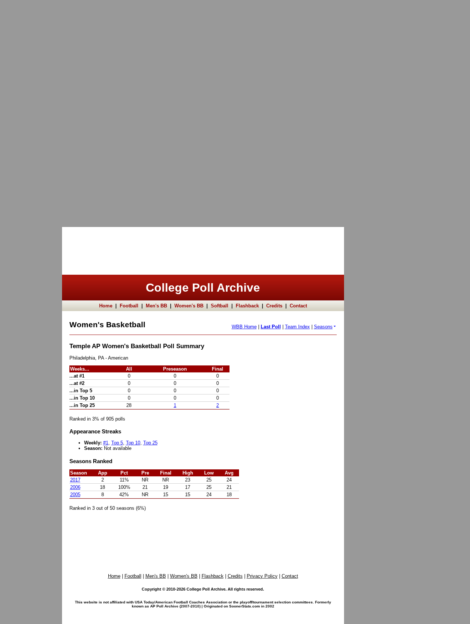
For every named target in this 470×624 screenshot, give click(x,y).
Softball (219, 306)
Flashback (247, 306)
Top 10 (133, 443)
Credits (274, 306)
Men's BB (156, 306)
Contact (298, 306)
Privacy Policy (262, 576)
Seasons (323, 326)
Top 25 (150, 443)
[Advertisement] (29, 110)
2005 (75, 494)
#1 (105, 443)
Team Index (297, 326)
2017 (75, 480)
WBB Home (244, 326)
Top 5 (117, 443)
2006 (75, 487)
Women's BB (188, 306)
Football (129, 306)
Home (105, 306)
